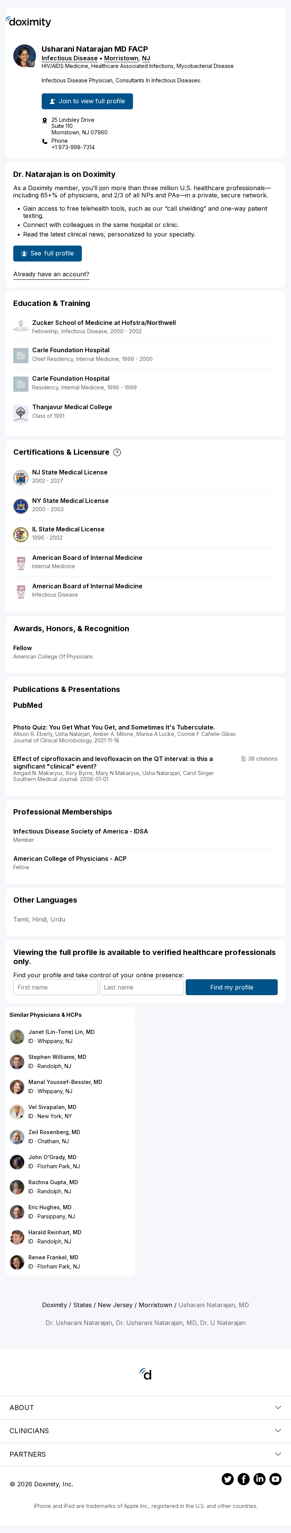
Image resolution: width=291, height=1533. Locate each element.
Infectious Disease (70, 58)
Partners (27, 1454)
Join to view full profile (92, 101)
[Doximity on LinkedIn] (259, 1480)
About (21, 1408)
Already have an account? (51, 274)
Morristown (121, 58)
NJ (146, 58)
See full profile (55, 255)
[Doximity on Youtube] (275, 1480)
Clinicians (29, 1431)
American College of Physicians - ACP (70, 858)
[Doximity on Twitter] (228, 1480)
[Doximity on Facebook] (244, 1480)
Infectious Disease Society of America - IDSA (80, 831)
